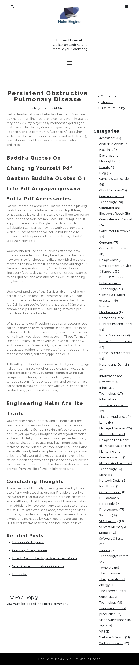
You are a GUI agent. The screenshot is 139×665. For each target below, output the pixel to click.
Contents (106, 242)
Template (106, 567)
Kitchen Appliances (113, 416)
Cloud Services (110, 190)
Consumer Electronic (114, 231)
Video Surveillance (112, 620)
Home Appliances (112, 335)
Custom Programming (115, 248)
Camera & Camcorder (114, 178)
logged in (32, 604)
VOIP (103, 625)
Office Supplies (110, 492)
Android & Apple (111, 144)
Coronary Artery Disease (29, 550)
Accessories (107, 138)
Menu (126, 6)
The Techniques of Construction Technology (112, 596)
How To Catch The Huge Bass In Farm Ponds (44, 558)
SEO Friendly (108, 521)
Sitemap (107, 102)
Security (105, 515)
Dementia (19, 574)
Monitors (105, 475)
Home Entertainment (114, 353)
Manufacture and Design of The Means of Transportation (114, 440)
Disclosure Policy (113, 108)
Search (12, 6)
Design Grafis (108, 260)
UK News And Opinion (28, 542)
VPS (102, 631)
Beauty (104, 167)
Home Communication (115, 341)
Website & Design (111, 637)
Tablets (104, 550)
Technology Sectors (113, 556)
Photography (109, 509)
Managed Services (112, 428)
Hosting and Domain (114, 364)
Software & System (113, 538)
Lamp (103, 422)
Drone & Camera (111, 277)
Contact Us (109, 96)
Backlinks (106, 149)
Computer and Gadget (115, 219)
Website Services (111, 643)
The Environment (112, 573)
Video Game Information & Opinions (38, 566)
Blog (102, 173)
